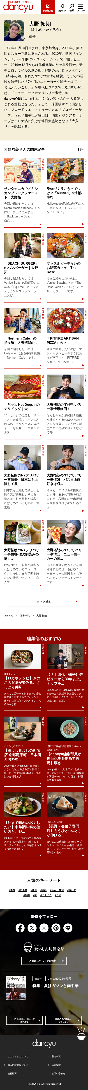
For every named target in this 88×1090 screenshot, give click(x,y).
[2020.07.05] (22, 457)
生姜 (26, 895)
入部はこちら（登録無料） (44, 960)
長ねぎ (71, 890)
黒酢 (43, 890)
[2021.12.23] (65, 245)
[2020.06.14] (65, 532)
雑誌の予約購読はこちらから (63, 1020)
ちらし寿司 (57, 890)
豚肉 (34, 890)
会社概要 (12, 1073)
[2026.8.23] (65, 729)
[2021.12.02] (22, 387)
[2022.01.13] (65, 170)
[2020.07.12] (65, 387)
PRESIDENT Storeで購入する (24, 1020)
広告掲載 (56, 1065)
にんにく (46, 895)
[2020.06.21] (22, 532)
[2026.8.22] (65, 656)
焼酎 (12, 890)
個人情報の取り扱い (18, 1065)
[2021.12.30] (22, 245)
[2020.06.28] (65, 457)
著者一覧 (25, 615)
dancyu (9, 615)
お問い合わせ (58, 1073)
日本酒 (23, 890)
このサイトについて (18, 1056)
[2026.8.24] (22, 656)
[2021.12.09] (65, 320)
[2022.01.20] (22, 170)
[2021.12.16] (22, 320)
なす (58, 895)
